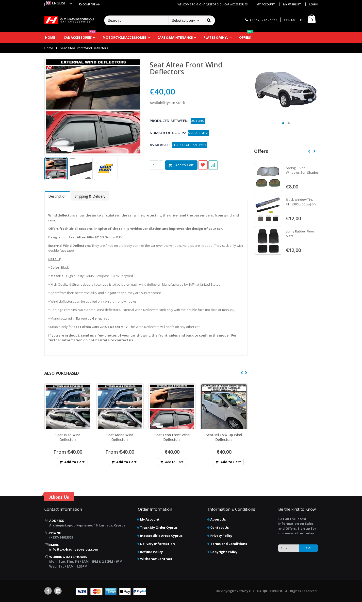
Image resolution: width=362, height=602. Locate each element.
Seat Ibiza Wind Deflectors (67, 437)
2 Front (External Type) (189, 145)
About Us (218, 519)
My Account (266, 4)
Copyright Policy (223, 552)
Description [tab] (57, 196)
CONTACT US (293, 20)
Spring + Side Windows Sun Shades (302, 170)
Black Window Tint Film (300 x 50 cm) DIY (301, 202)
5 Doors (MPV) (198, 133)
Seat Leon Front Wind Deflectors (172, 437)
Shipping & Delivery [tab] (90, 196)
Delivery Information (157, 543)
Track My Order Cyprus (159, 527)
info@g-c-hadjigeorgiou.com (73, 549)
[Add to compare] (213, 165)
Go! (308, 548)
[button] (59, 3)
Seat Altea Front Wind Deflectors (186, 68)
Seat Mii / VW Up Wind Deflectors (224, 437)
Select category (183, 20)
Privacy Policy (221, 535)
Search (208, 20)
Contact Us (219, 527)
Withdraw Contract (156, 558)
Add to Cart (184, 165)
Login (313, 4)
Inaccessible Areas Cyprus (161, 535)
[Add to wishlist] (203, 165)
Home (48, 48)
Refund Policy (151, 552)
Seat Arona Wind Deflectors (119, 437)
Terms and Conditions (228, 543)
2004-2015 (197, 121)
